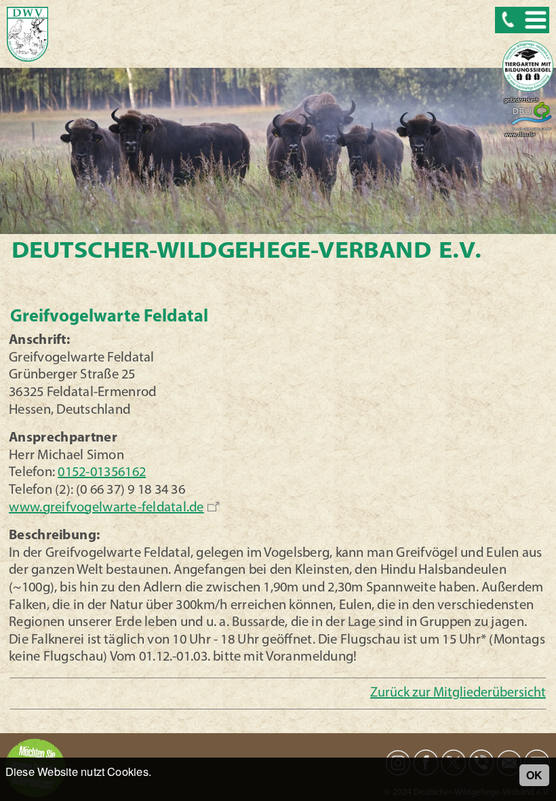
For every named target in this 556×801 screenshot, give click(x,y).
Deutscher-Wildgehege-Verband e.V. (246, 252)
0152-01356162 (102, 473)
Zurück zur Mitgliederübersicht (458, 693)
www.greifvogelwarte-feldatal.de (106, 508)
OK (534, 775)
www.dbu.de (519, 135)
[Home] (27, 35)
